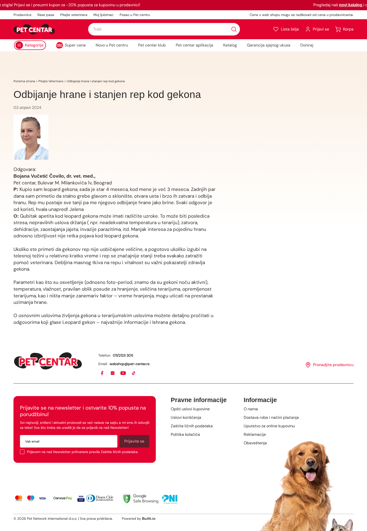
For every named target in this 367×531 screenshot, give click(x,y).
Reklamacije (255, 434)
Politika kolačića (185, 434)
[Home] (47, 361)
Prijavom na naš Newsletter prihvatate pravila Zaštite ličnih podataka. (82, 452)
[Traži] (234, 29)
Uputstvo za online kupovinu (269, 426)
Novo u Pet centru (112, 45)
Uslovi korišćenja (186, 417)
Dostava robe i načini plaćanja (271, 417)
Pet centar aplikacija (194, 45)
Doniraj (306, 45)
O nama (251, 409)
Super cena (75, 45)
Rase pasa (45, 14)
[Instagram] (113, 373)
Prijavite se (134, 441)
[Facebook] (102, 373)
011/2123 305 (123, 355)
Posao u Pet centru (135, 14)
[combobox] (164, 29)
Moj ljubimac (103, 14)
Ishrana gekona (168, 322)
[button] (286, 29)
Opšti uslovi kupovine (190, 409)
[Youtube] (123, 373)
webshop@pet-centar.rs (130, 364)
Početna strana (24, 81)
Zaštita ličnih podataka (192, 426)
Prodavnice (22, 14)
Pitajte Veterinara (50, 81)
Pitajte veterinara (73, 14)
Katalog (230, 45)
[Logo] (34, 29)
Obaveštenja (255, 443)
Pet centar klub (152, 45)
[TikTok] (134, 373)
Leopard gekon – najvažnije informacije (105, 322)
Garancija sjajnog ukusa (268, 45)
